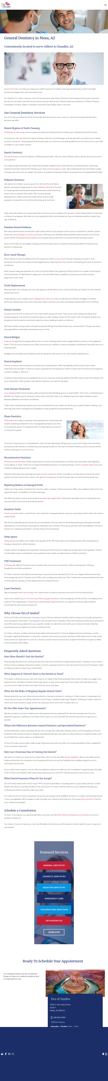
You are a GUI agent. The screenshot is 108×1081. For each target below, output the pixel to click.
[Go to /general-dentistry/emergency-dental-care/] (54, 898)
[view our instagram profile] (9, 1054)
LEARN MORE (54, 932)
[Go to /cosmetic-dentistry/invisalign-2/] (54, 921)
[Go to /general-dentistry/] (54, 865)
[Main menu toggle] (105, 4)
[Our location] (106, 1054)
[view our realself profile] (12, 1054)
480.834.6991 (59, 1017)
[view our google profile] (2, 1054)
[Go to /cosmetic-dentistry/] (54, 876)
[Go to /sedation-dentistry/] (54, 887)
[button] (54, 932)
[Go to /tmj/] (54, 909)
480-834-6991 (60, 815)
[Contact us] (103, 1054)
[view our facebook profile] (5, 1054)
